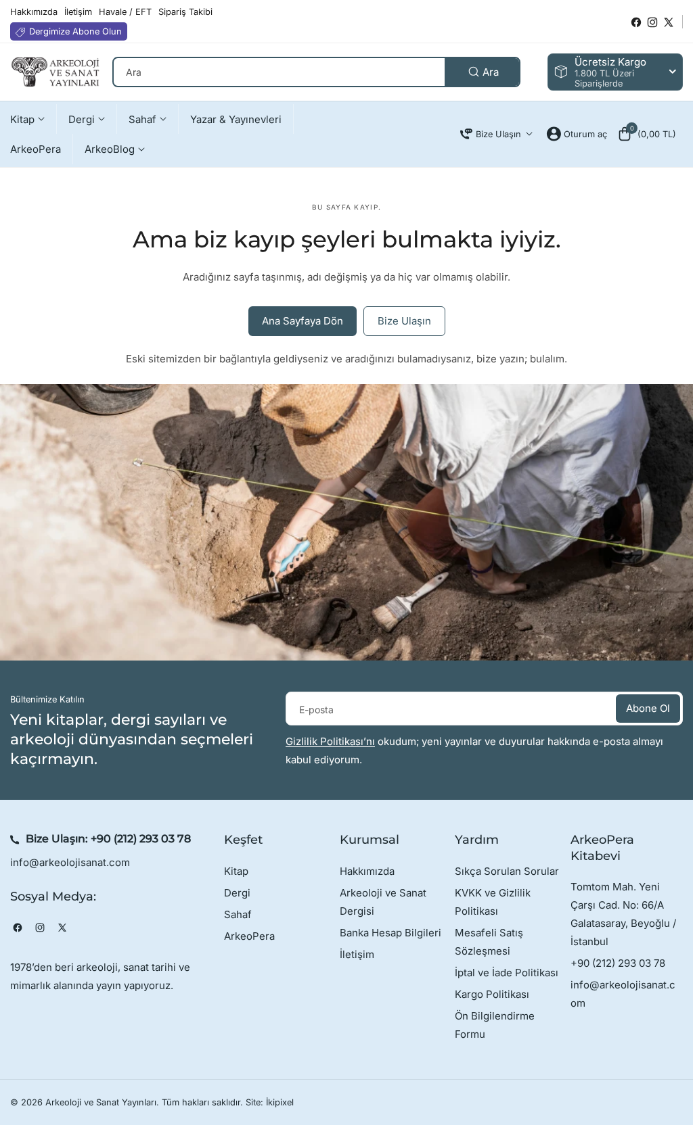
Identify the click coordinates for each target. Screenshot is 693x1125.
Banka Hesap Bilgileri (390, 932)
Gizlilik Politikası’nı (330, 741)
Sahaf (238, 914)
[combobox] (316, 72)
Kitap (236, 871)
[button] (646, 134)
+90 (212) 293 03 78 (141, 838)
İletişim (357, 954)
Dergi (237, 892)
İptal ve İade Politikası (506, 972)
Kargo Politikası (492, 994)
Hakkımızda (367, 871)
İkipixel (280, 1102)
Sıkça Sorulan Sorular (507, 871)
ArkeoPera (249, 936)
